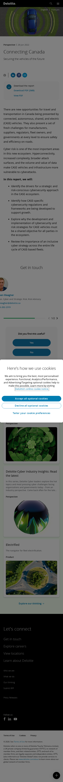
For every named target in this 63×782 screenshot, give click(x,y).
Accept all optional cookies (31, 398)
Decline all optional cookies (31, 405)
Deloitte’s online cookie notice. (32, 389)
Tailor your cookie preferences (31, 413)
